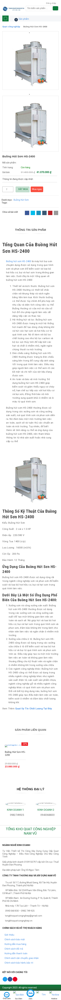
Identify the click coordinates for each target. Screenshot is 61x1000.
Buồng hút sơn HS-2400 (18, 261)
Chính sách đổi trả (14, 949)
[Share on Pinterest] (50, 213)
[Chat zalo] (7, 994)
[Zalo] (30, 994)
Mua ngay (37, 189)
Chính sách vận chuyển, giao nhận (22, 958)
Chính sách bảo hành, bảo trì (19, 963)
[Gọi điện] (18, 994)
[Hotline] (54, 994)
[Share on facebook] (27, 213)
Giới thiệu (9, 935)
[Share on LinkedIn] (38, 213)
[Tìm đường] (42, 998)
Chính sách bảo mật (15, 939)
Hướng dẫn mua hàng (15, 944)
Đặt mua (23, 189)
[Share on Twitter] (33, 213)
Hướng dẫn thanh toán (16, 953)
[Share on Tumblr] (44, 213)
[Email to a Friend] (56, 213)
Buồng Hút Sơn (21, 200)
